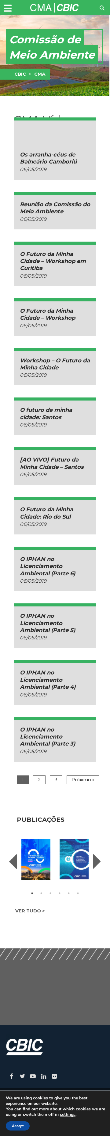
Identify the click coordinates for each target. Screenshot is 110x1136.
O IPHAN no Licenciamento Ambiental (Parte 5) (47, 623)
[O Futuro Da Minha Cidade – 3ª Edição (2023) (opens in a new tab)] (35, 859)
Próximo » (83, 779)
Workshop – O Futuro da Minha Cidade (55, 364)
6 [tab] (78, 893)
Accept (18, 1125)
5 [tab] (69, 893)
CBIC (20, 74)
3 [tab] (50, 893)
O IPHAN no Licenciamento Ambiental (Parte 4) (47, 679)
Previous (13, 861)
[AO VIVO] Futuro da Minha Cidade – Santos (52, 463)
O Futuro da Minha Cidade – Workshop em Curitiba (53, 261)
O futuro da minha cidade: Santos (46, 413)
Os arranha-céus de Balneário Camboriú (48, 158)
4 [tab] (60, 893)
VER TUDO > (30, 911)
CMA (39, 74)
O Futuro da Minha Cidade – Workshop (47, 314)
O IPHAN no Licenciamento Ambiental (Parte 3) (47, 736)
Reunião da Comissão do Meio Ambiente (55, 208)
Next (97, 861)
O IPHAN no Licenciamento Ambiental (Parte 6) (47, 566)
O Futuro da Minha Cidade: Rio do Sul (46, 513)
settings (67, 1114)
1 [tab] (32, 893)
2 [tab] (41, 893)
